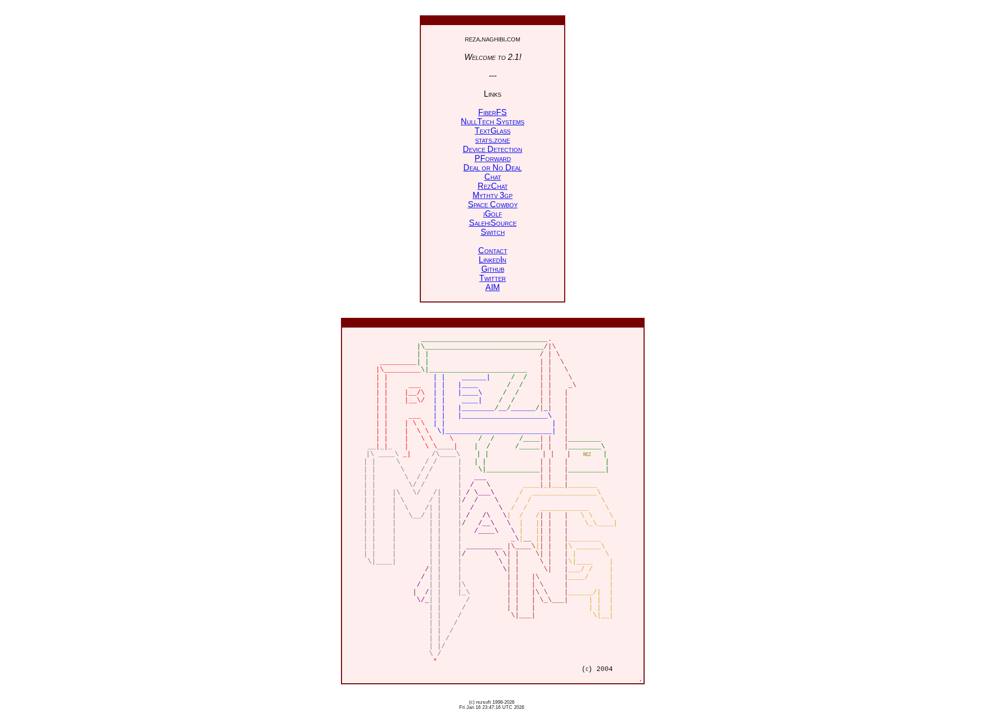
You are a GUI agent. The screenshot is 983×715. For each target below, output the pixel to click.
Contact (492, 250)
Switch (493, 232)
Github (492, 269)
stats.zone (492, 140)
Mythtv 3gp (492, 195)
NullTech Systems (492, 121)
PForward (493, 158)
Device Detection (492, 149)
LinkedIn (492, 259)
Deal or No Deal (492, 167)
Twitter (492, 278)
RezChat (493, 186)
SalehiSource (493, 223)
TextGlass (492, 130)
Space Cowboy (493, 204)
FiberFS (492, 112)
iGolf (492, 213)
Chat (492, 176)
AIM (492, 287)
